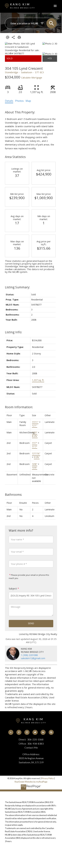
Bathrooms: (13, 494)
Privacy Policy (47, 778)
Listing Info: (13, 332)
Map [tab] (28, 101)
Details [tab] (9, 101)
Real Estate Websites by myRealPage (31, 781)
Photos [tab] (19, 101)
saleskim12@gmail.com (33, 658)
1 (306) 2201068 (29, 655)
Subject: (13, 588)
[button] (10, 732)
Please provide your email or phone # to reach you (29, 577)
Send (31, 623)
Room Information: (19, 407)
